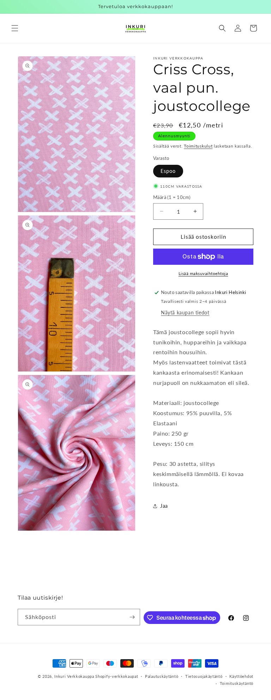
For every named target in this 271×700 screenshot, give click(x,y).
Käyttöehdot (241, 676)
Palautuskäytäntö (161, 676)
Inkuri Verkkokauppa (74, 676)
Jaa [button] (164, 506)
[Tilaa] (132, 617)
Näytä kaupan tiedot (185, 312)
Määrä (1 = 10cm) (171, 197)
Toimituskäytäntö (236, 683)
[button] (15, 28)
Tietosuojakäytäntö (204, 676)
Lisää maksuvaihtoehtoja (203, 273)
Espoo (168, 171)
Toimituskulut (198, 146)
